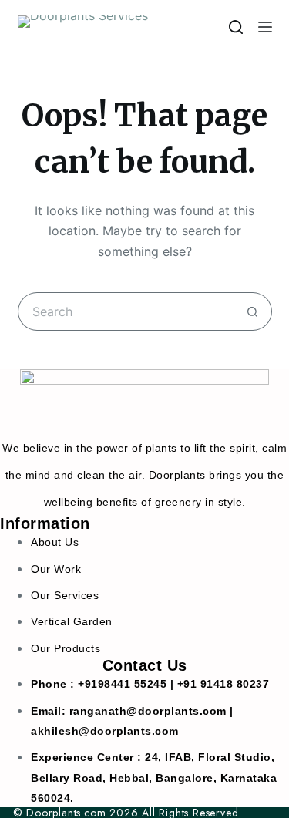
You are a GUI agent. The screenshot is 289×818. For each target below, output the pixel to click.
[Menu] (265, 27)
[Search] (236, 27)
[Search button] (253, 311)
